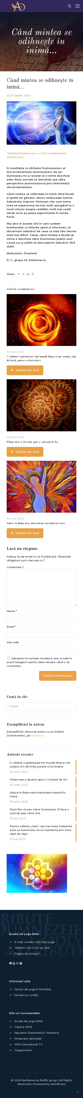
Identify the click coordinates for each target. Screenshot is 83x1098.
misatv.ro (37, 735)
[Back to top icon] (77, 1092)
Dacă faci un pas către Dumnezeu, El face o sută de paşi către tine (39, 811)
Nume (12, 611)
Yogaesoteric (23, 1050)
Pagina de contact (26, 953)
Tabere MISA (23, 1026)
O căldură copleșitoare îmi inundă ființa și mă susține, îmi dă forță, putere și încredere (40, 764)
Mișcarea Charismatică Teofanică (36, 1032)
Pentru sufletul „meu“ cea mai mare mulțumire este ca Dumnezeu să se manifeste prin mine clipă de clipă (41, 830)
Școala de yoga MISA (28, 1021)
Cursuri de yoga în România (32, 989)
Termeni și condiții (25, 995)
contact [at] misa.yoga (39, 942)
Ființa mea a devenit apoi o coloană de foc (32, 442)
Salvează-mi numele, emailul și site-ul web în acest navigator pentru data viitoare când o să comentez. (39, 662)
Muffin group (48, 1080)
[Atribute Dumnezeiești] (19, 6)
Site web (13, 642)
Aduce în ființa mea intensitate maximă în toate (36, 523)
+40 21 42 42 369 (38, 947)
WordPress (58, 1084)
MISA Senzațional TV (28, 1044)
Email (11, 626)
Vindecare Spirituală (27, 1038)
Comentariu (15, 567)
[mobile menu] (77, 6)
